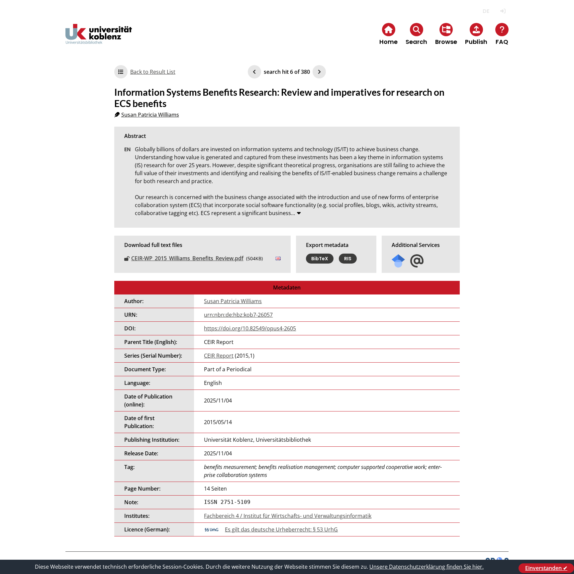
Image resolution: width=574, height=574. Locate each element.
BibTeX (319, 258)
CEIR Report (219, 355)
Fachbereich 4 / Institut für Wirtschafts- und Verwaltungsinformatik (287, 515)
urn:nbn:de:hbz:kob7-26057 (238, 314)
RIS (347, 258)
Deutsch (486, 11)
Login (503, 11)
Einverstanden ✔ (546, 568)
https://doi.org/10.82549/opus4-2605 (250, 328)
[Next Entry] (319, 71)
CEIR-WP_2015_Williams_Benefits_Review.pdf (187, 258)
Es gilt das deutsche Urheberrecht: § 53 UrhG (281, 529)
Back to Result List (152, 71)
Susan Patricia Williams (150, 114)
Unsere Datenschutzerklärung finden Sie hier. (426, 566)
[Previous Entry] (254, 71)
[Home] (98, 39)
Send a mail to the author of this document (417, 261)
